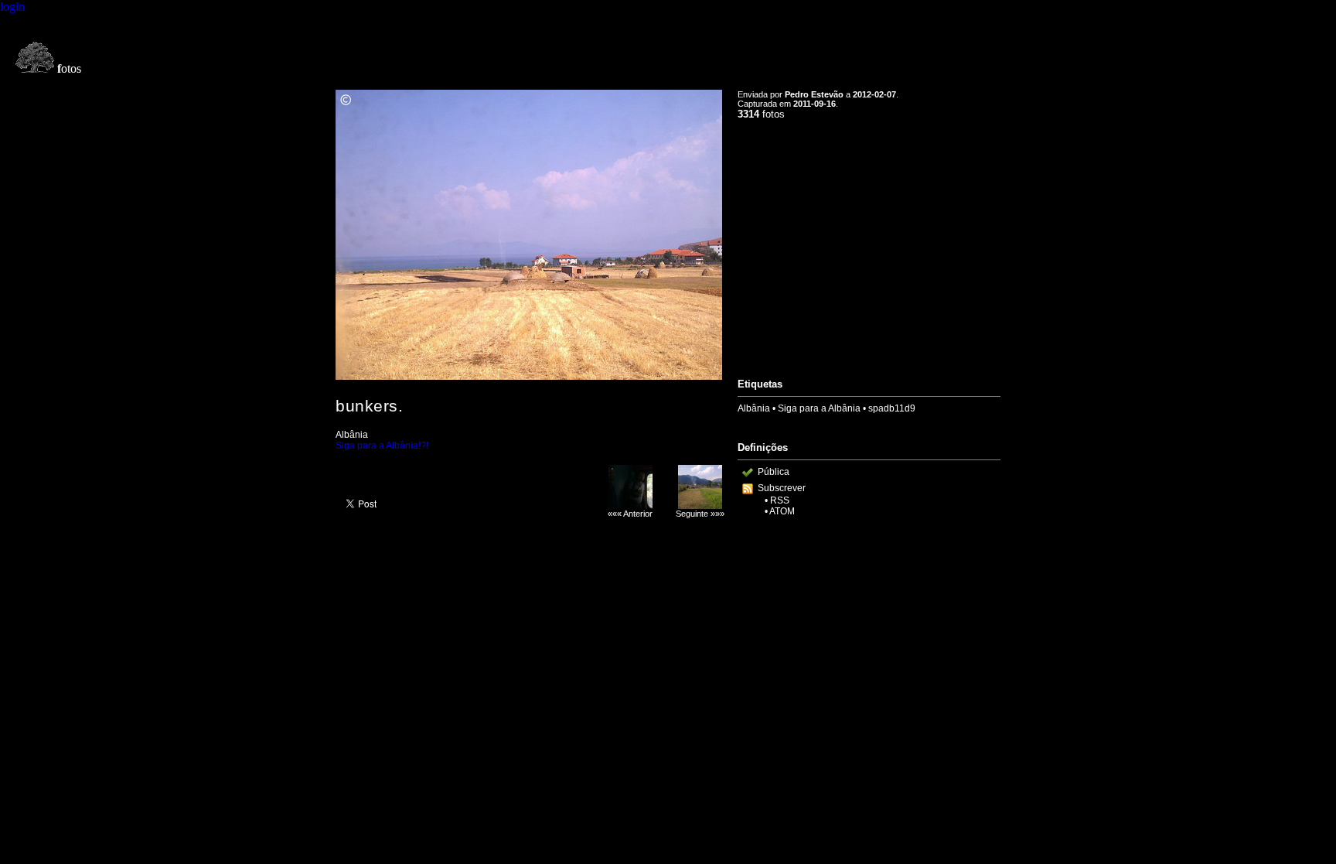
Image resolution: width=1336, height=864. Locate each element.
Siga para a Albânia (819, 408)
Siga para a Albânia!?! (382, 445)
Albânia (754, 408)
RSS (779, 500)
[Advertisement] (869, 242)
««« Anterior (630, 513)
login (12, 6)
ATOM (782, 511)
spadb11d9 (891, 408)
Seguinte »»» (700, 513)
